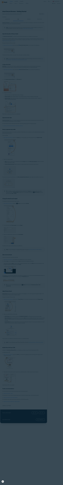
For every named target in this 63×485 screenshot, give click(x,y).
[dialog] (31, 242)
